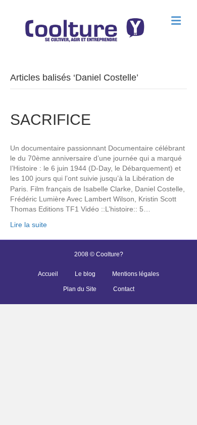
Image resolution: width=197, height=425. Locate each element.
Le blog (85, 273)
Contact (123, 289)
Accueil (48, 273)
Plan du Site (79, 289)
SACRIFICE (50, 119)
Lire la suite (28, 225)
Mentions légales (135, 273)
